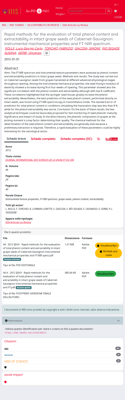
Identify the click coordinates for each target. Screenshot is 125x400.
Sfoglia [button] (60, 14)
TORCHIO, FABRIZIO (58, 48)
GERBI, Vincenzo (29, 53)
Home (59, 8)
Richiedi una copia (109, 253)
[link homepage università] (37, 11)
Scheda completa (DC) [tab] (76, 139)
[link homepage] (11, 11)
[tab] (99, 139)
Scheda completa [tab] (43, 139)
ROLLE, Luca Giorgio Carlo (23, 48)
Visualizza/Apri (108, 245)
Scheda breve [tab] (16, 138)
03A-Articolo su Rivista (75, 25)
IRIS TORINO (17, 25)
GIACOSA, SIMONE (87, 48)
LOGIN (118, 17)
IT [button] (115, 5)
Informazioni (14, 320)
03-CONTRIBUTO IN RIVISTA (43, 25)
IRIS (4, 25)
